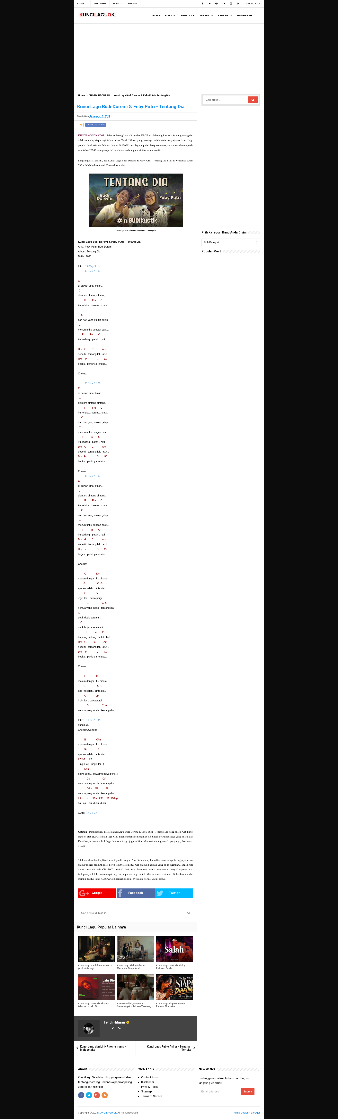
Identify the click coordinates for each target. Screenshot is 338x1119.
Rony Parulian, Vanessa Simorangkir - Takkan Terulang (134, 1005)
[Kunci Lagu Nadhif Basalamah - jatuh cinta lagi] (96, 949)
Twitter (174, 893)
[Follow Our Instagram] (230, 3)
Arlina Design (241, 1112)
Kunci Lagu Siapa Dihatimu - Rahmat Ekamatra (171, 1005)
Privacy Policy (149, 1086)
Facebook (135, 893)
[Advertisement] (169, 56)
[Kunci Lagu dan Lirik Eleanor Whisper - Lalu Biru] (96, 987)
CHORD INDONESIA (99, 95)
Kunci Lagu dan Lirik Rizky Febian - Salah (170, 967)
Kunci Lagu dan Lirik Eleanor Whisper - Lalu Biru (93, 1005)
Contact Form (149, 1077)
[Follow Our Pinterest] (237, 3)
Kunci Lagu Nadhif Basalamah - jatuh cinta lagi (95, 967)
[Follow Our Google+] (216, 3)
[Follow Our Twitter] (209, 3)
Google (97, 893)
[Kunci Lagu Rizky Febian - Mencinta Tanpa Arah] (135, 949)
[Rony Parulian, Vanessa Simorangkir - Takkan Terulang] (135, 987)
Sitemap (146, 1091)
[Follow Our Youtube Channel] (223, 3)
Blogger (255, 1112)
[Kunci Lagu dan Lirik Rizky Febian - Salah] (174, 949)
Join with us (252, 3)
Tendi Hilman (114, 1022)
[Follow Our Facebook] (202, 3)
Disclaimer (147, 1082)
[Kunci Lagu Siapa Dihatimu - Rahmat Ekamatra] (174, 987)
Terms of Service (151, 1096)
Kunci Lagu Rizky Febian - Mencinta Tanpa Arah (131, 967)
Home (81, 95)
